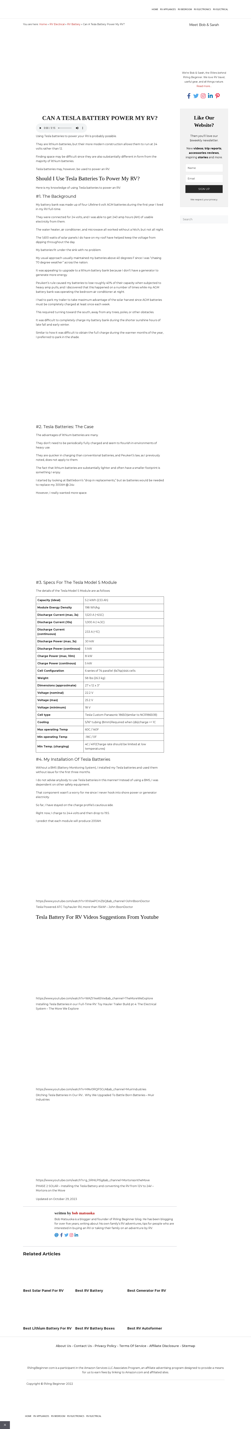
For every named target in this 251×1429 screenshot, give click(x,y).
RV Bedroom (185, 9)
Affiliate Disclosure (164, 1346)
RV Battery (73, 24)
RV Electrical (220, 9)
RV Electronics (202, 9)
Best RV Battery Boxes (95, 1328)
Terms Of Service (132, 1346)
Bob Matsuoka (83, 1213)
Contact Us (83, 1346)
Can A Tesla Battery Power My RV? (100, 118)
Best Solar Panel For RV (43, 1291)
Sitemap (188, 1346)
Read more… (204, 86)
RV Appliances (168, 9)
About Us (63, 1346)
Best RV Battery (89, 1291)
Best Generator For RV (146, 1291)
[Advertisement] (204, 274)
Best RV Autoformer (144, 1328)
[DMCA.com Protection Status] (175, 1394)
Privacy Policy (105, 1346)
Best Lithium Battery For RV (47, 1328)
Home (155, 9)
